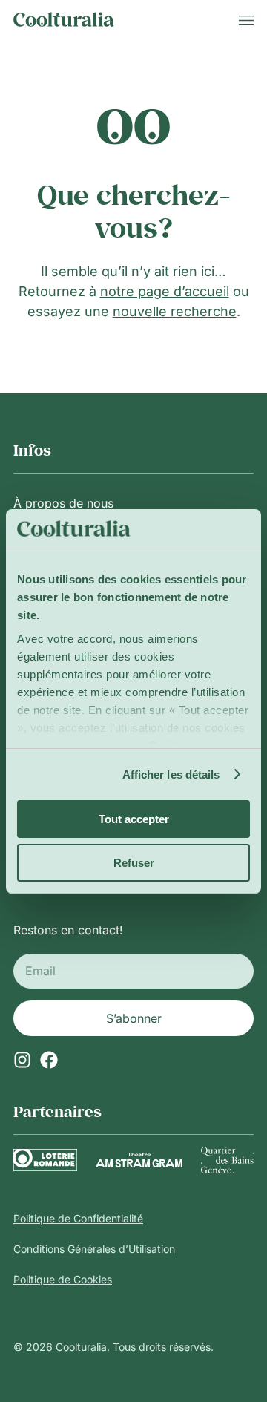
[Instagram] (22, 1060)
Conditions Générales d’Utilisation (94, 1248)
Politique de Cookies (62, 1279)
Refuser (133, 862)
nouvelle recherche (175, 311)
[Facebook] (49, 1060)
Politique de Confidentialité (78, 1218)
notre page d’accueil (164, 291)
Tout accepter (134, 819)
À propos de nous (63, 503)
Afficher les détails (171, 774)
